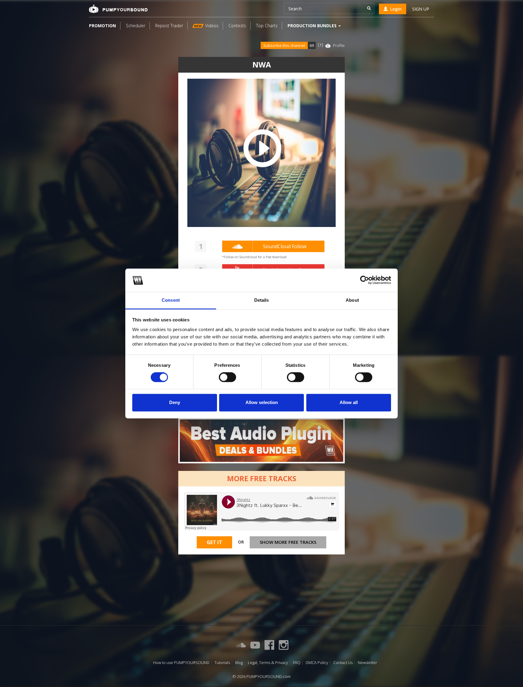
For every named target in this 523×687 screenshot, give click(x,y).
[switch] (227, 377)
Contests (237, 25)
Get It (214, 542)
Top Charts (267, 25)
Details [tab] (261, 300)
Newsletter (367, 663)
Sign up (420, 9)
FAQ (297, 663)
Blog (239, 663)
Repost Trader (169, 25)
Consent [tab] (171, 300)
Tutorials (222, 663)
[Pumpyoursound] (118, 9)
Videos (206, 25)
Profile (339, 45)
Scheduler (135, 25)
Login (395, 9)
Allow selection (261, 402)
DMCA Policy (317, 663)
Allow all (349, 402)
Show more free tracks (288, 542)
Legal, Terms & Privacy (268, 663)
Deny (174, 402)
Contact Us (343, 663)
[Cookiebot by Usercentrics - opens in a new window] (364, 280)
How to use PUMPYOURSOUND (181, 663)
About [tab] (352, 300)
